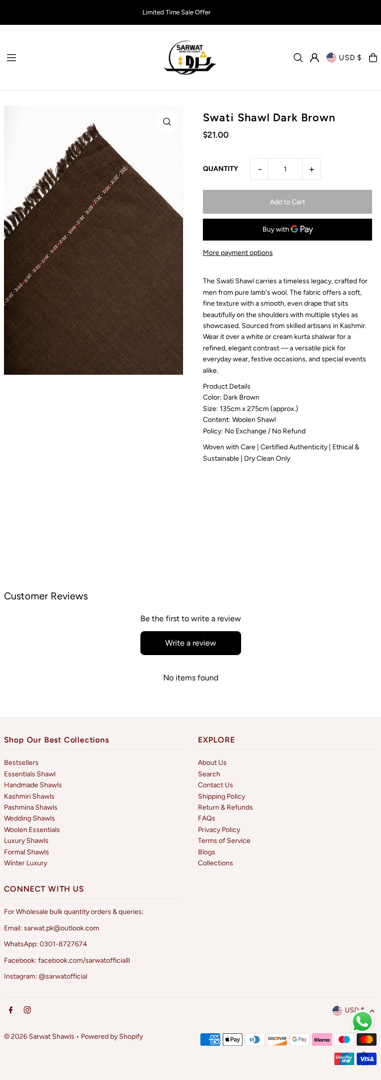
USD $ (350, 57)
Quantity (220, 169)
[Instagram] (27, 1010)
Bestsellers (21, 762)
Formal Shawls (26, 852)
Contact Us (215, 785)
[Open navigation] (79, 57)
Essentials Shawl (30, 774)
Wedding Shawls (29, 818)
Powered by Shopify (112, 1036)
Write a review (190, 643)
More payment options (238, 253)
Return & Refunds (225, 807)
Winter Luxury (25, 863)
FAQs (206, 818)
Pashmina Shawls (31, 807)
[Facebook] (11, 1010)
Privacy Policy (219, 830)
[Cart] (373, 57)
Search (209, 774)
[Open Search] (298, 57)
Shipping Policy (221, 796)
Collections (215, 863)
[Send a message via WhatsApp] (362, 1021)
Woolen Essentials (32, 830)
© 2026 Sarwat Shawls (39, 1036)
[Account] (314, 57)
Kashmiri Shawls (29, 796)
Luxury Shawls (26, 840)
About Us (212, 762)
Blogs (206, 852)
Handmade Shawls (33, 785)
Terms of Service (224, 840)
